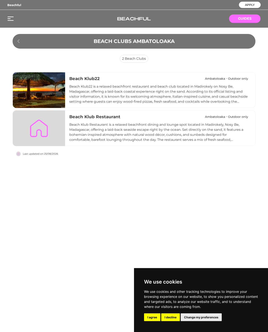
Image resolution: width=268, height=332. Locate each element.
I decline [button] (171, 317)
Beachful (14, 5)
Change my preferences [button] (201, 317)
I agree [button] (152, 317)
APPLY (250, 4)
